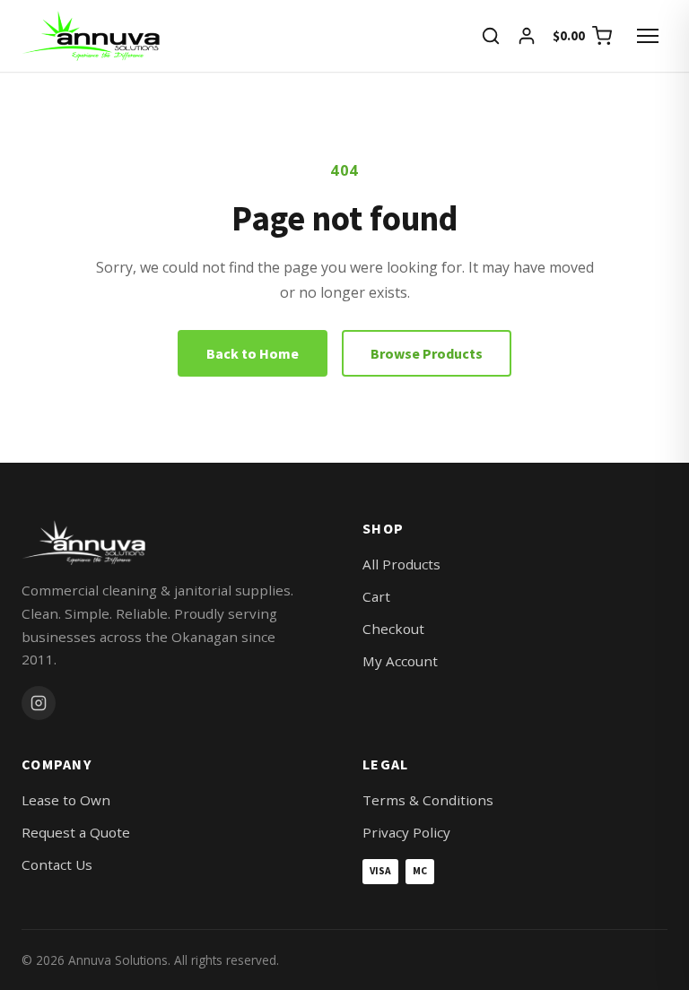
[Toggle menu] (647, 36)
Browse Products (427, 353)
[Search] (491, 36)
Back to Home (252, 353)
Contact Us (57, 864)
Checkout (393, 629)
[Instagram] (39, 703)
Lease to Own (66, 800)
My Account (400, 661)
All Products (401, 564)
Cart (376, 596)
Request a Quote (76, 832)
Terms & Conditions (427, 800)
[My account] (526, 36)
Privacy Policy (406, 832)
